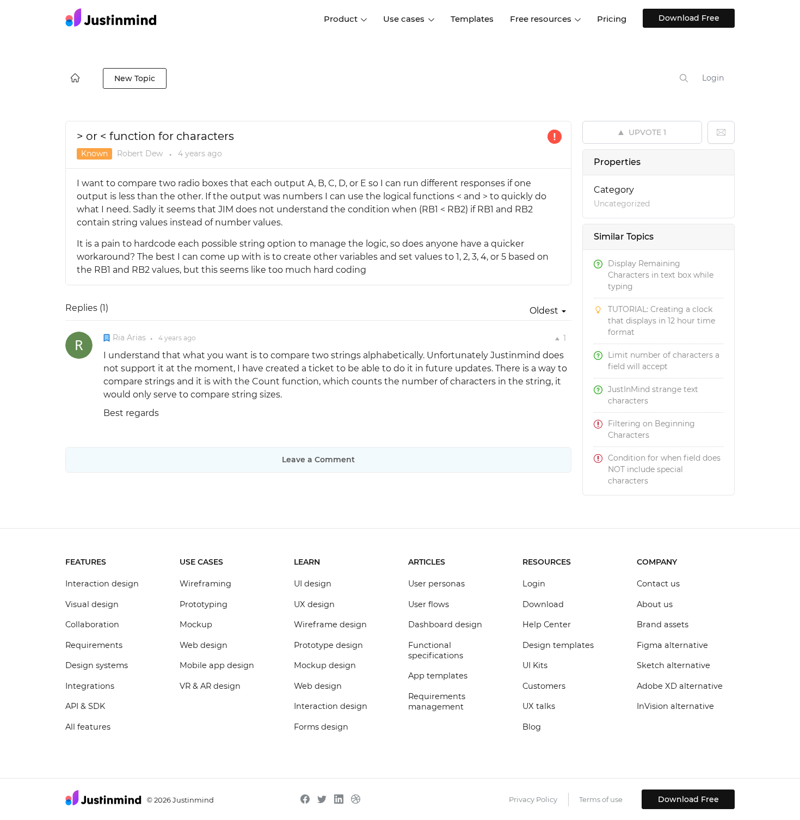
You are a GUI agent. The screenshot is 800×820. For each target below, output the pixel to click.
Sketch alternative (673, 665)
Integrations (89, 686)
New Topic (134, 78)
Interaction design (102, 584)
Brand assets (662, 624)
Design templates (558, 645)
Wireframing (205, 584)
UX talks (538, 706)
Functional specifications (435, 650)
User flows (428, 604)
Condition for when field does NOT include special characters (664, 469)
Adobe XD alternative (680, 686)
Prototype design (328, 645)
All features (87, 727)
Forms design (321, 727)
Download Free (689, 18)
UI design (312, 584)
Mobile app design (217, 665)
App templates (437, 676)
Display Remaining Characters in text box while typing (660, 275)
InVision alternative (675, 706)
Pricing (611, 19)
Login (713, 78)
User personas (436, 584)
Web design (203, 645)
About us (655, 604)
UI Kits (534, 665)
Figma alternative (672, 645)
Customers (543, 686)
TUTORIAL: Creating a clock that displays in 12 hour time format (661, 320)
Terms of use (601, 799)
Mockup (196, 624)
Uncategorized (622, 204)
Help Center (546, 624)
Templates (472, 19)
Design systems (96, 665)
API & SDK (85, 706)
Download (543, 604)
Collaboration (92, 624)
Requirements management (436, 702)
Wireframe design (330, 624)
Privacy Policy (533, 799)
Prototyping (203, 604)
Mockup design (325, 665)
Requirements (93, 645)
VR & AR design (210, 686)
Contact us (658, 584)
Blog (531, 727)
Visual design (92, 604)
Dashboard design (445, 624)
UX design (314, 604)
